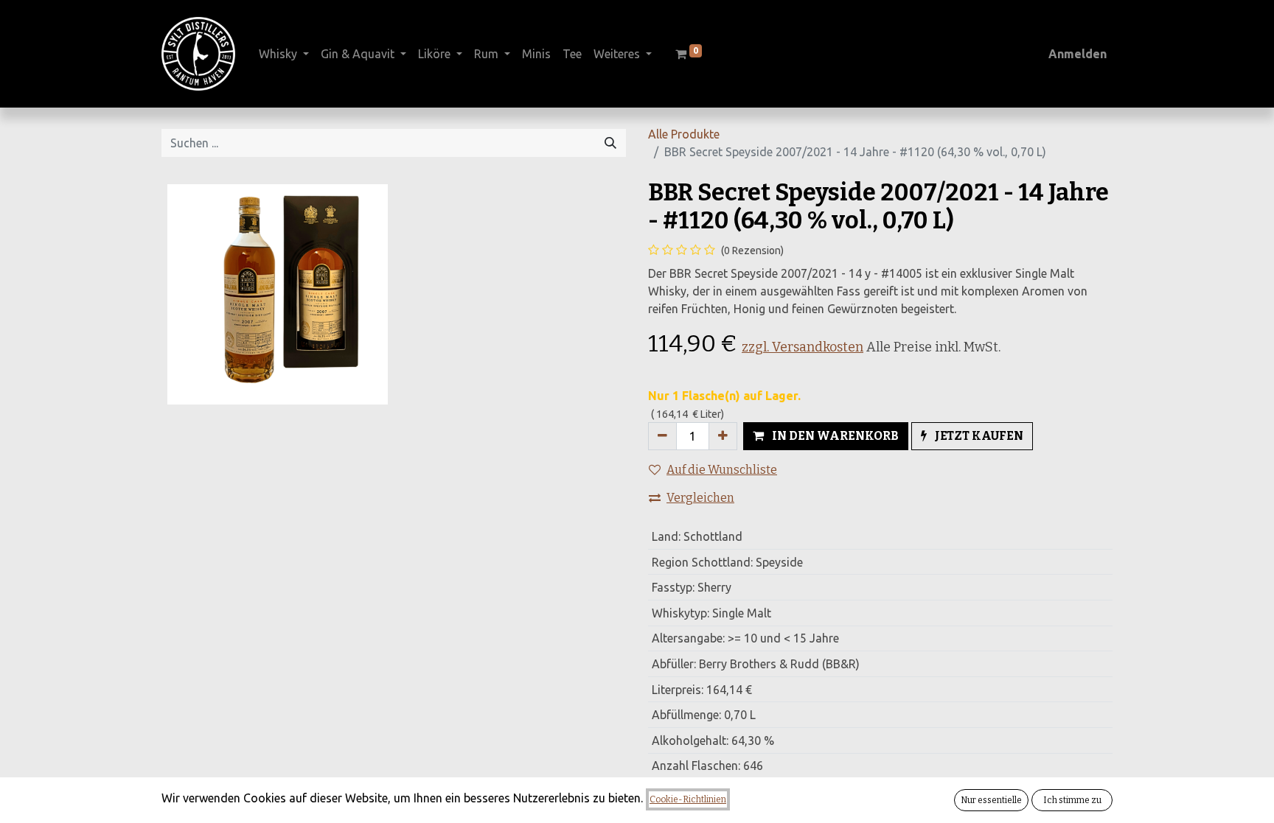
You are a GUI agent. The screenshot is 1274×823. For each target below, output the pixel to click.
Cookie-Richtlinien (688, 799)
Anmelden (1077, 53)
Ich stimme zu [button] (1072, 800)
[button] (825, 436)
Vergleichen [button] (700, 498)
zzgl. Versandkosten (802, 347)
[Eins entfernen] (662, 436)
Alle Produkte (684, 134)
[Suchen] (610, 143)
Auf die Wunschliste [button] (721, 470)
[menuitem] (536, 54)
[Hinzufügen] (723, 436)
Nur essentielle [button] (991, 800)
